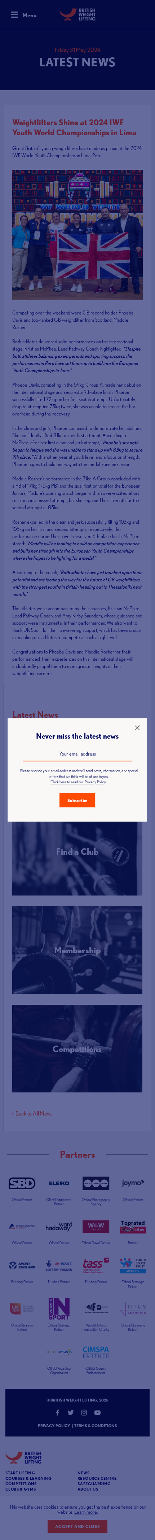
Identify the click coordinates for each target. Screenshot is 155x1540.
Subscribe (77, 800)
